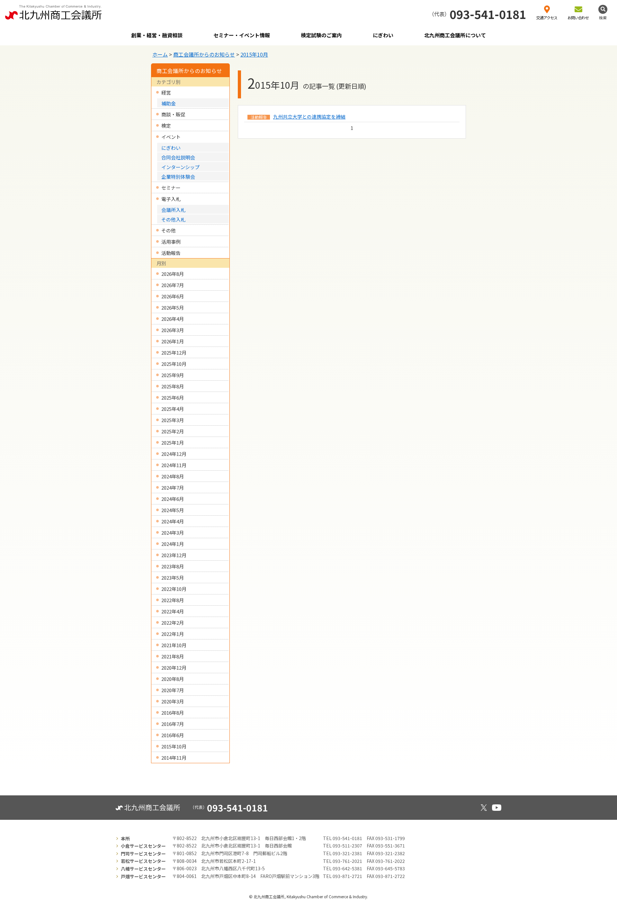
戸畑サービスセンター (143, 876)
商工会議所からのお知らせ (204, 54)
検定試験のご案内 (321, 35)
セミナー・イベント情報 (241, 35)
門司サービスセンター (143, 853)
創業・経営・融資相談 (157, 35)
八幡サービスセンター (143, 868)
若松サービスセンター (143, 861)
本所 (125, 838)
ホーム (160, 54)
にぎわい (383, 35)
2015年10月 (254, 54)
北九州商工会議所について (455, 35)
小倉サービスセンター (143, 846)
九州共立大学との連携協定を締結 (309, 116)
